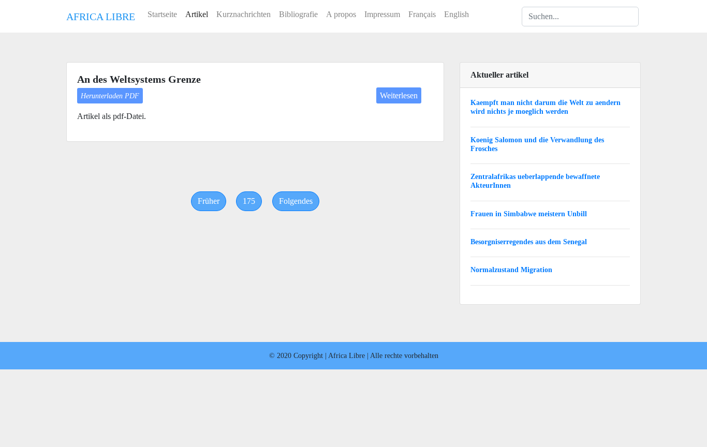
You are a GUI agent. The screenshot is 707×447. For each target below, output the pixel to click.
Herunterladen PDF (110, 96)
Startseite (162, 14)
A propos (341, 14)
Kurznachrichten (243, 14)
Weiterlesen (399, 95)
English (456, 14)
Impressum (382, 14)
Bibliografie (298, 14)
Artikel (196, 14)
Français (422, 14)
